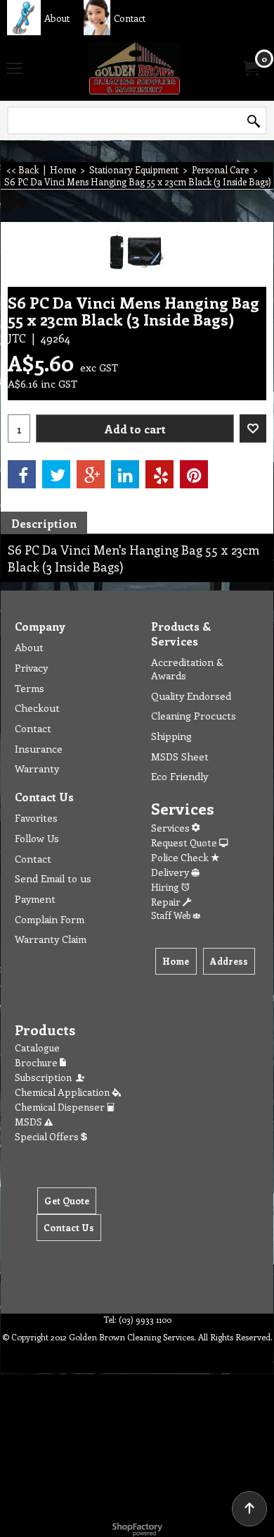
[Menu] (14, 69)
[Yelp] (159, 474)
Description (44, 523)
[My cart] (250, 68)
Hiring (166, 887)
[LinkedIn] (125, 474)
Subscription (45, 1077)
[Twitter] (56, 474)
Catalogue (37, 1047)
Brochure (37, 1062)
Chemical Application (63, 1092)
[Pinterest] (194, 474)
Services (171, 827)
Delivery (171, 872)
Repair (167, 901)
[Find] (253, 121)
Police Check (181, 857)
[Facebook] (22, 474)
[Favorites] (253, 428)
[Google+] (91, 474)
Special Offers (48, 1136)
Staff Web (172, 915)
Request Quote (185, 842)
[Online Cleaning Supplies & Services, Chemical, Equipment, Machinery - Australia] (134, 68)
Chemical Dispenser (61, 1106)
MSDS (29, 1121)
